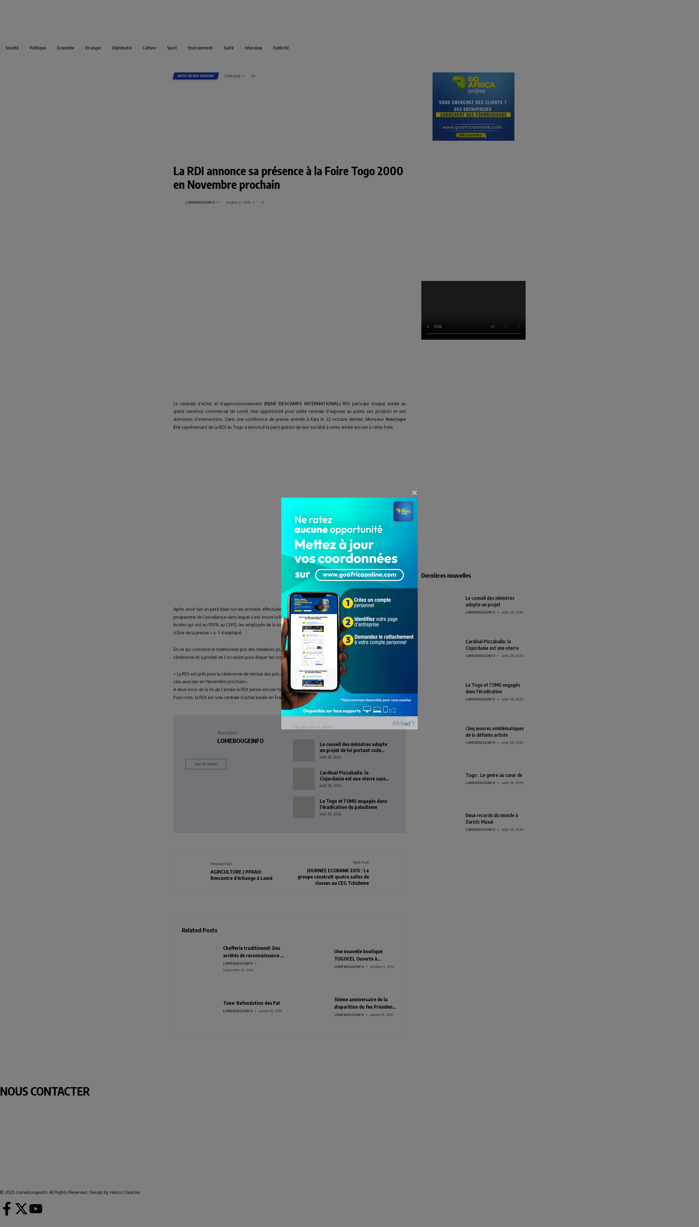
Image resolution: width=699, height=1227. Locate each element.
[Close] (414, 492)
